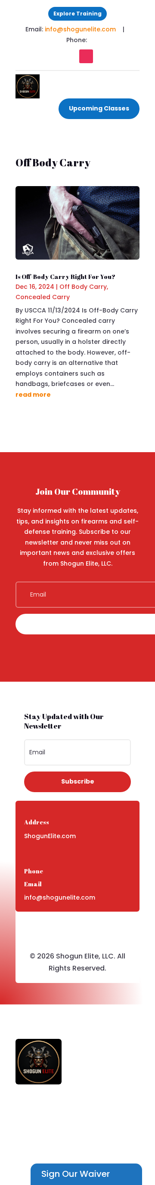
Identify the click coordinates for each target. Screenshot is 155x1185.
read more (33, 394)
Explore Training (77, 13)
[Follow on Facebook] (69, 927)
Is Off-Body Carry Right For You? (65, 277)
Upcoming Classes (99, 108)
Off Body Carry (83, 286)
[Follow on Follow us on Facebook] (69, 56)
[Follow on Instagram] (86, 56)
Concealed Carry (43, 297)
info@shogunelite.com (81, 29)
